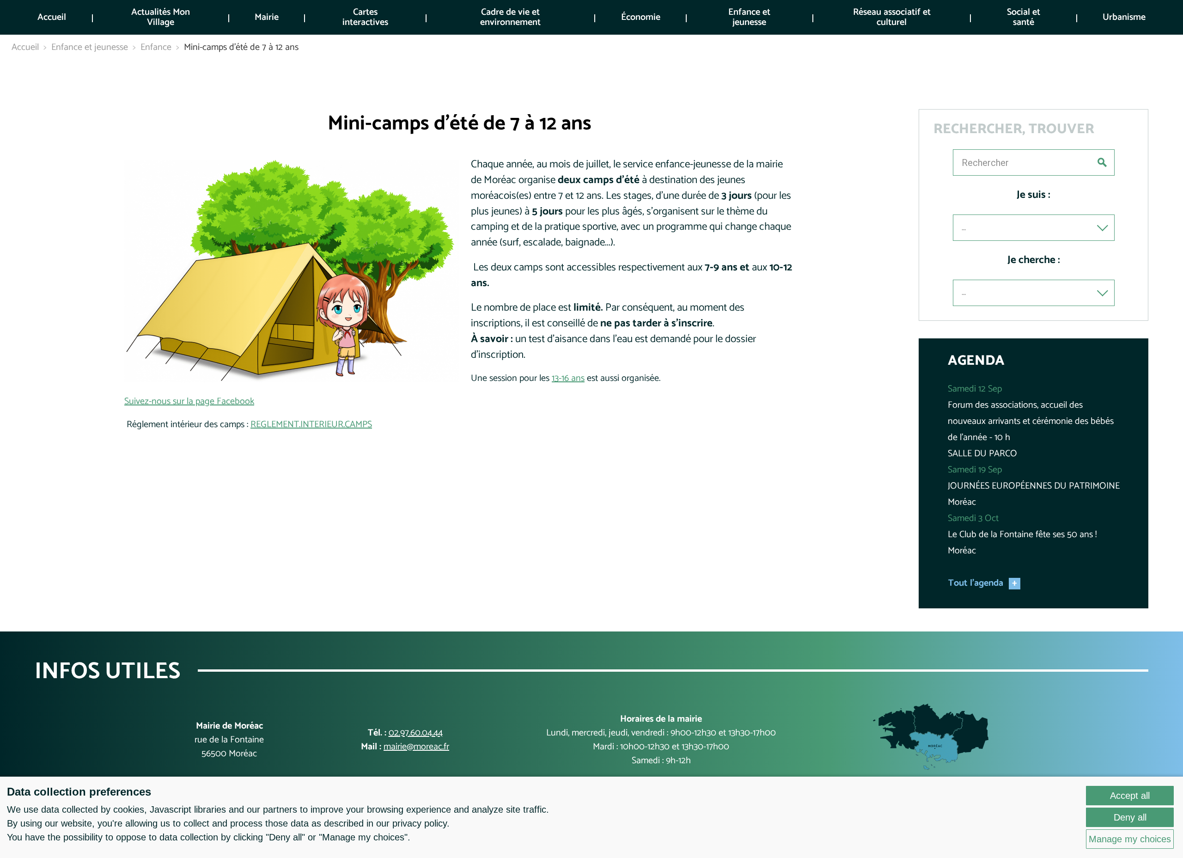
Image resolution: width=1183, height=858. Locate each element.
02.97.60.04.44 (416, 733)
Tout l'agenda (975, 583)
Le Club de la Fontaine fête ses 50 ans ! (1022, 534)
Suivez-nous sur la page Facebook (189, 401)
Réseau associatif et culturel (892, 17)
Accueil (51, 17)
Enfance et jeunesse (749, 17)
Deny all (1130, 817)
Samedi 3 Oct (973, 518)
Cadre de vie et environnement (510, 17)
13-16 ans (568, 378)
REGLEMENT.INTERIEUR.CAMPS (311, 424)
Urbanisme (1124, 17)
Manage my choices (1130, 839)
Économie (640, 17)
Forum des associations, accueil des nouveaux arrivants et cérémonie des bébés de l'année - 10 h (1031, 421)
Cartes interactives (365, 17)
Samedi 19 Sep (975, 470)
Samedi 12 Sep (975, 389)
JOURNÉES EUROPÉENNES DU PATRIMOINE (1034, 486)
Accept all (1130, 796)
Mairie (267, 17)
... (964, 227)
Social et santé (1023, 17)
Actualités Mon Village (160, 17)
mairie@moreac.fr (416, 746)
